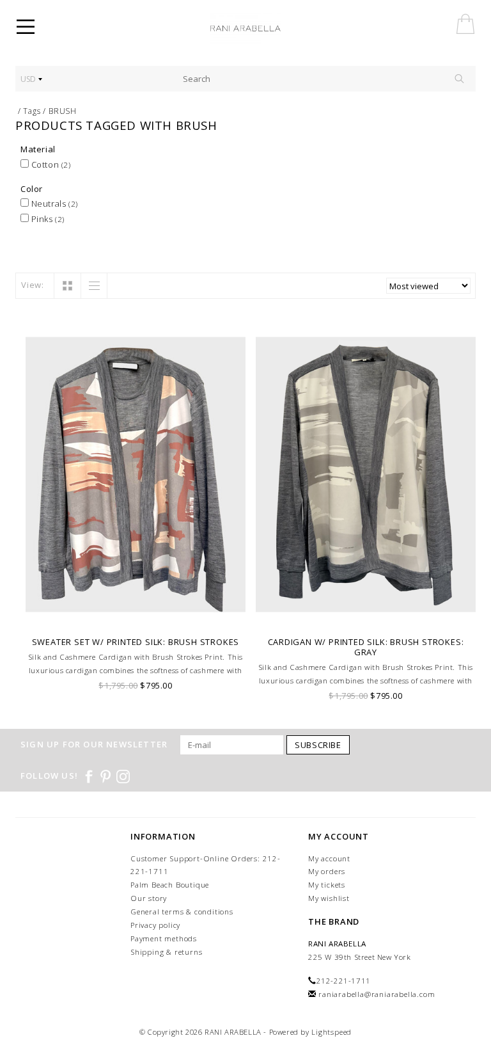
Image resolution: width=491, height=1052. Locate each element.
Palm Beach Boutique (169, 884)
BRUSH (63, 111)
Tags (31, 111)
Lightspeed (331, 1032)
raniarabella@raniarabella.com (376, 994)
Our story (148, 898)
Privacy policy (155, 925)
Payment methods (163, 938)
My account (329, 858)
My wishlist (329, 898)
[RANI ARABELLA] (263, 29)
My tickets (326, 884)
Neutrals (53, 203)
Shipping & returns (166, 952)
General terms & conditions (181, 911)
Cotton (50, 164)
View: (32, 285)
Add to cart (136, 613)
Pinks (47, 219)
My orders (326, 871)
